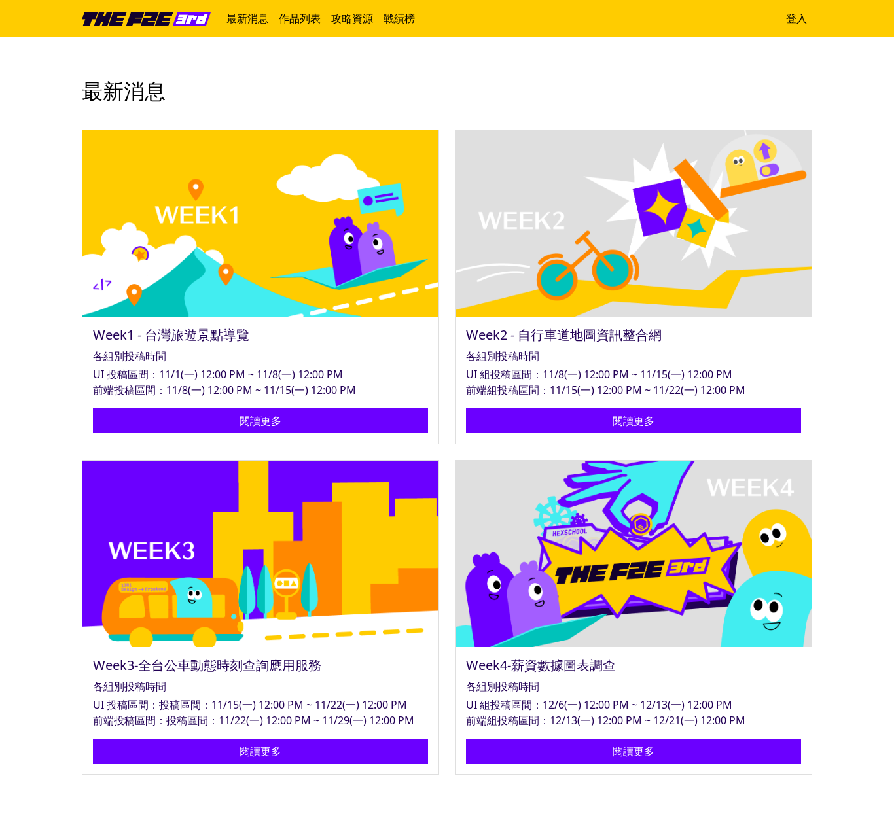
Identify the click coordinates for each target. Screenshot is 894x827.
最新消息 (247, 18)
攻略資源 (352, 18)
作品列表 (300, 18)
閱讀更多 (260, 421)
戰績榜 (399, 18)
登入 (796, 18)
